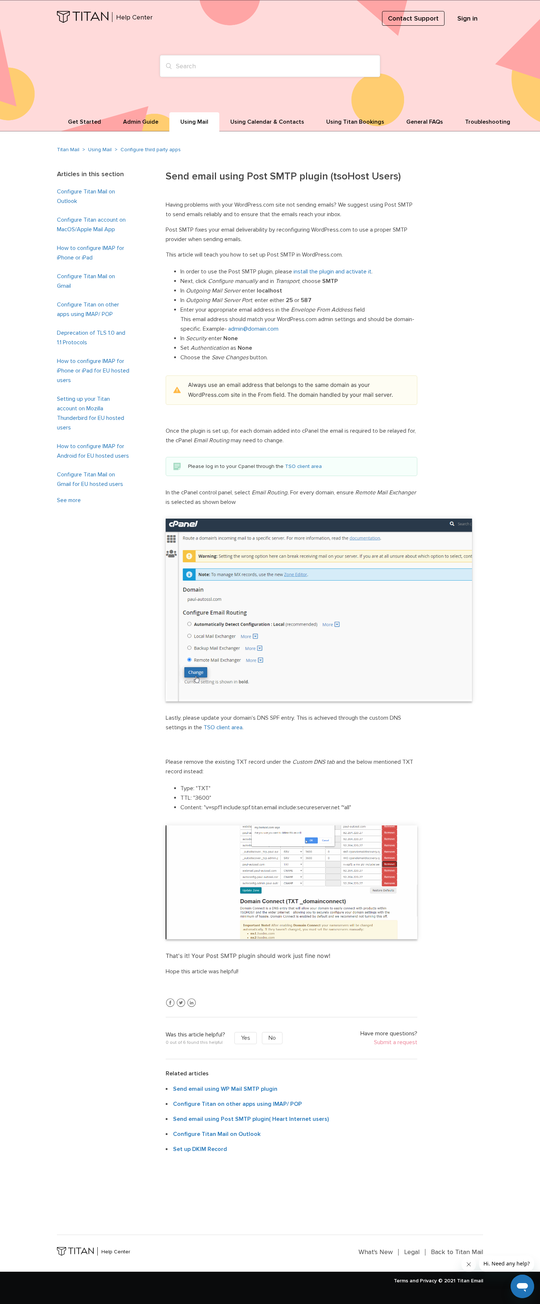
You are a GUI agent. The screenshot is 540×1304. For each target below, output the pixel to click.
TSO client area (303, 466)
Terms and (406, 1281)
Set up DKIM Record (200, 1149)
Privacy (428, 1281)
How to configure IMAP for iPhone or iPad (90, 252)
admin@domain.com (253, 329)
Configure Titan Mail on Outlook (86, 196)
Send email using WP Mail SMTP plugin (225, 1089)
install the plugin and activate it (332, 271)
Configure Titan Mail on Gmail (86, 281)
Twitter (181, 1002)
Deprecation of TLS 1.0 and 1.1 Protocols (91, 337)
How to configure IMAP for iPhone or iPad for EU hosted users (93, 370)
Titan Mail (68, 149)
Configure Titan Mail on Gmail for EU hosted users (90, 479)
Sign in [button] (467, 18)
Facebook (170, 1002)
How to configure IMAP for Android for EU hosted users (93, 451)
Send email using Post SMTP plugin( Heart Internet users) (251, 1119)
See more (69, 500)
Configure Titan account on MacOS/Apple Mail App (91, 224)
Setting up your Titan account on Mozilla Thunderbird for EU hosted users (90, 413)
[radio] (245, 1038)
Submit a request (395, 1042)
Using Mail (100, 149)
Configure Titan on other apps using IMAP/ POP (88, 309)
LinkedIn (191, 1002)
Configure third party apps (150, 149)
